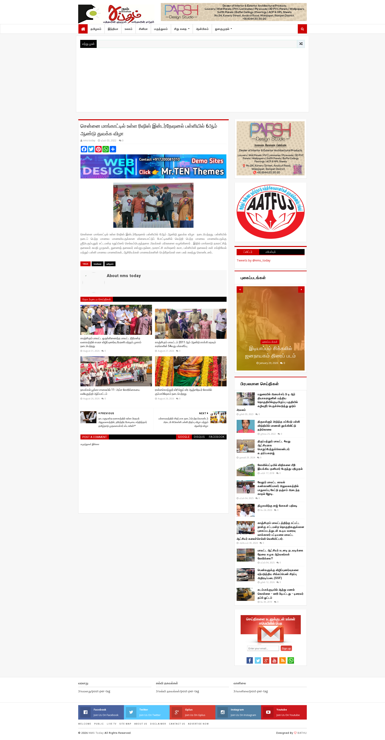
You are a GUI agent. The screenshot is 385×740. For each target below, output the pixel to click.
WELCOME (84, 724)
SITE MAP (125, 724)
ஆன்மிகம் (202, 28)
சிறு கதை (180, 28)
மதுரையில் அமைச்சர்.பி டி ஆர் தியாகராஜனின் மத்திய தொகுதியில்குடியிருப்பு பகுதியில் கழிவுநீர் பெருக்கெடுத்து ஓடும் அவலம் (267, 402)
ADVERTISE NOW (198, 724)
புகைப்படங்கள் (270, 341)
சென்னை (97, 263)
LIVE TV (112, 724)
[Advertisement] (192, 78)
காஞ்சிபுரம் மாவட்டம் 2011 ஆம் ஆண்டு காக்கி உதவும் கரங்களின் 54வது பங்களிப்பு (185, 344)
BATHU (302, 732)
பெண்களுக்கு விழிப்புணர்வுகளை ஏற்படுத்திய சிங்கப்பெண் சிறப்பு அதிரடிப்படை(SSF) (278, 573)
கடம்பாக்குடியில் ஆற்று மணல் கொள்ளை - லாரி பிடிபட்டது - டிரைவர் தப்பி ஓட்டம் (281, 593)
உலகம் (129, 28)
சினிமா (143, 28)
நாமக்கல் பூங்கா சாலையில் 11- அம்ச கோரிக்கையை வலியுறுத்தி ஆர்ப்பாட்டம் (110, 391)
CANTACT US (177, 724)
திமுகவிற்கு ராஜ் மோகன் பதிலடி (278, 505)
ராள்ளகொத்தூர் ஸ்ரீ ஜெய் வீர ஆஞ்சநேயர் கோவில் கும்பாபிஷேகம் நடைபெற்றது (183, 391)
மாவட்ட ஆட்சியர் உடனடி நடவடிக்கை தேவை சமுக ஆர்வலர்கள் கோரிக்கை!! (280, 554)
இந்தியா (113, 28)
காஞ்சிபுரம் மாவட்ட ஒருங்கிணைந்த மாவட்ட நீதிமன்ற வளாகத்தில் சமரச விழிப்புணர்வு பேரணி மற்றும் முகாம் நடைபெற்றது (110, 342)
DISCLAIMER (158, 724)
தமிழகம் (96, 28)
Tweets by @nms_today (254, 260)
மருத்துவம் (161, 28)
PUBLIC (99, 724)
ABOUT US (140, 724)
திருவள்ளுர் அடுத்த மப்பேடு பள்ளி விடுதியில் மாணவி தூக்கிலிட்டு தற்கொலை (279, 425)
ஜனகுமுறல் (222, 28)
